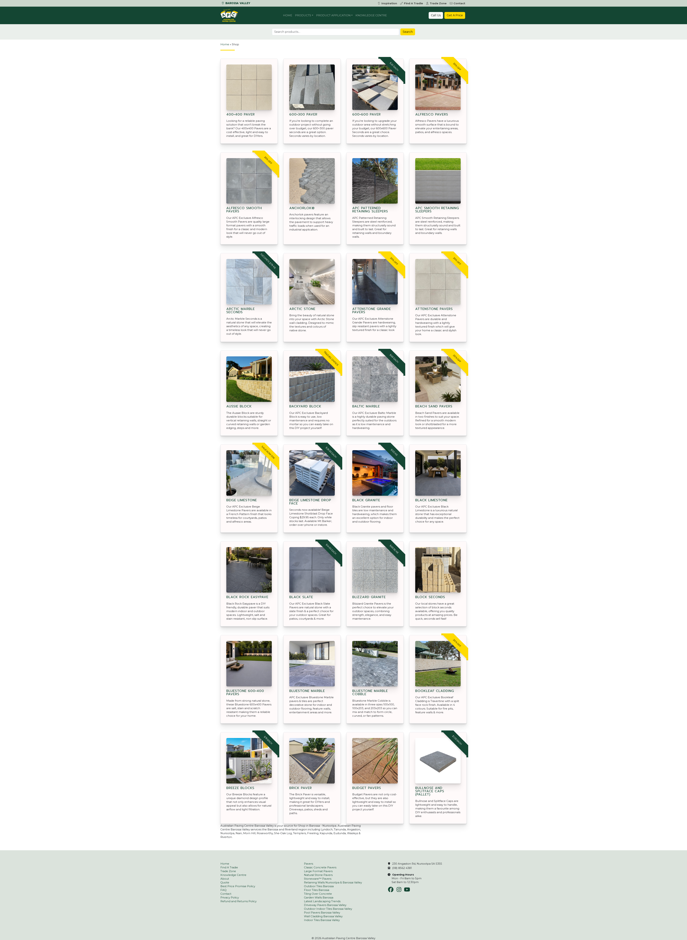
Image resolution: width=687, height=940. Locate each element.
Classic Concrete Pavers (320, 867)
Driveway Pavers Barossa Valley (325, 905)
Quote (224, 882)
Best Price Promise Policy (237, 886)
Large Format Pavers (318, 871)
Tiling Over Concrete (318, 893)
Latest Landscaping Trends (322, 901)
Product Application (333, 15)
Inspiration (389, 3)
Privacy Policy (229, 897)
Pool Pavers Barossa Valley (322, 912)
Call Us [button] (436, 15)
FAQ (223, 890)
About (224, 878)
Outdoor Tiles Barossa (319, 886)
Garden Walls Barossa (318, 897)
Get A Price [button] (455, 15)
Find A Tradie (413, 3)
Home (287, 15)
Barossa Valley (237, 3)
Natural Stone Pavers (318, 875)
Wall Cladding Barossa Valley (323, 916)
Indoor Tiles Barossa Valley (322, 920)
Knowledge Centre (371, 15)
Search (408, 31)
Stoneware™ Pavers (317, 878)
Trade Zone (438, 3)
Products (303, 15)
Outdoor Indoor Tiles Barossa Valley (328, 908)
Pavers (308, 863)
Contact (459, 3)
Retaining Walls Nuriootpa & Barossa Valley (333, 882)
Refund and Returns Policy (238, 901)
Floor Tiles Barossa (316, 890)
